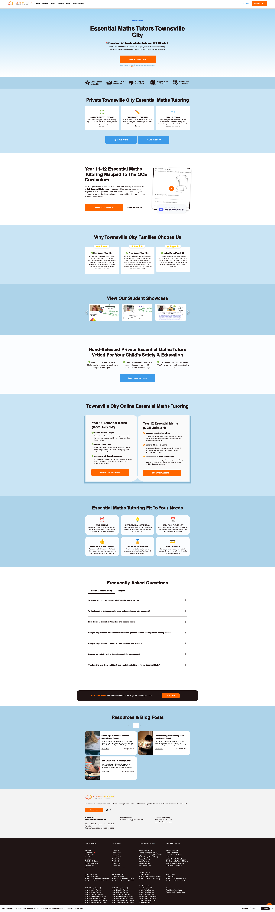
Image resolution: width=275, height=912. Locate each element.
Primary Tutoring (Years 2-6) (148, 852)
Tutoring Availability (162, 817)
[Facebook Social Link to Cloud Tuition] (111, 809)
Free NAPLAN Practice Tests (175, 892)
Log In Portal (116, 843)
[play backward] (86, 312)
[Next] (146, 725)
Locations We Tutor (118, 867)
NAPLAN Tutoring (145, 865)
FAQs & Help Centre (92, 861)
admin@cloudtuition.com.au (95, 820)
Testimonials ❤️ (90, 852)
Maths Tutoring (144, 861)
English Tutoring (144, 859)
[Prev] (129, 725)
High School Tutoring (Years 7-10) (150, 855)
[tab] (101, 591)
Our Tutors (88, 857)
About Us (88, 850)
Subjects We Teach (145, 850)
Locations (88, 859)
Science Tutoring (144, 863)
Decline (254, 908)
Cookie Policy (79, 908)
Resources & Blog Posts (138, 717)
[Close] (272, 908)
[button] (37, 3)
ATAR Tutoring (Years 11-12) (148, 857)
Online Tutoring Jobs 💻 (147, 843)
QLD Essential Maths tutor (97, 189)
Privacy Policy (89, 865)
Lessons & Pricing (91, 843)
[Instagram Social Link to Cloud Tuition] (107, 809)
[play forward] (188, 312)
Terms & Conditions (91, 863)
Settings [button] (244, 908)
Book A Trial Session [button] (173, 843)
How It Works (89, 855)
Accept (265, 908)
